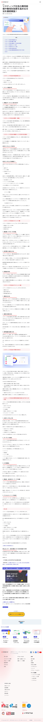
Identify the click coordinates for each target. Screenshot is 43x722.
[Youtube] (40, 652)
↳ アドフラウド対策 (36, 674)
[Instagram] (38, 652)
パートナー (7, 695)
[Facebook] (36, 652)
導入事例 (32, 659)
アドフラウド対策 (7, 659)
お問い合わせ (7, 689)
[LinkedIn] (31, 652)
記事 (32, 660)
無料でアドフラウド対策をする (16, 614)
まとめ (6, 51)
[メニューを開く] (40, 2)
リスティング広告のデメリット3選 (11, 46)
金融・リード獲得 (21, 660)
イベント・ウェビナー (35, 670)
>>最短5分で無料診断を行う (8, 545)
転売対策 (6, 662)
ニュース (32, 668)
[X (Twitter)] (33, 652)
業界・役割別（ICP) (21, 659)
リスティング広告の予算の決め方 (11, 48)
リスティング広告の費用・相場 (10, 41)
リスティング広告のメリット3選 (10, 44)
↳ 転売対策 (34, 678)
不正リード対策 (7, 660)
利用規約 (30, 720)
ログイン (6, 691)
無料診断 (6, 693)
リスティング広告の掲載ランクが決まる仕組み (13, 43)
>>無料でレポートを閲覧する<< (9, 602)
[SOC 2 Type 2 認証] (29, 706)
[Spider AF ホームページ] (5, 652)
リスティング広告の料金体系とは (11, 39)
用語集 (32, 662)
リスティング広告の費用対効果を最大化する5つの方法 (14, 50)
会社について (7, 685)
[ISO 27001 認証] (24, 706)
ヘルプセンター (34, 666)
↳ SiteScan (34, 680)
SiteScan (6, 664)
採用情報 (6, 687)
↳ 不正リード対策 (35, 676)
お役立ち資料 (33, 664)
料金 (5, 666)
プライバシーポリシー (37, 720)
